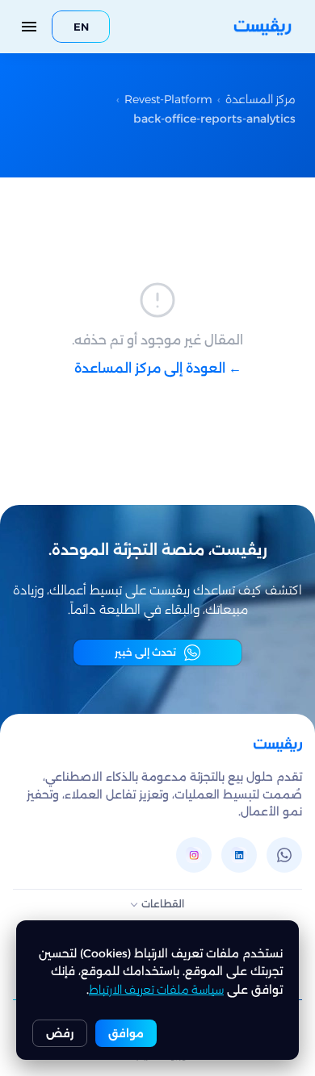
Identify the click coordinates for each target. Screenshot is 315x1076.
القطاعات (162, 904)
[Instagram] (194, 855)
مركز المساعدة (260, 99)
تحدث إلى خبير (145, 652)
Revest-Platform (168, 99)
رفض (60, 1033)
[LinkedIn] (239, 855)
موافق (126, 1033)
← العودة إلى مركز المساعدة (158, 368)
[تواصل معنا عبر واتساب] (284, 855)
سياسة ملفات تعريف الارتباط (156, 989)
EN (81, 26)
